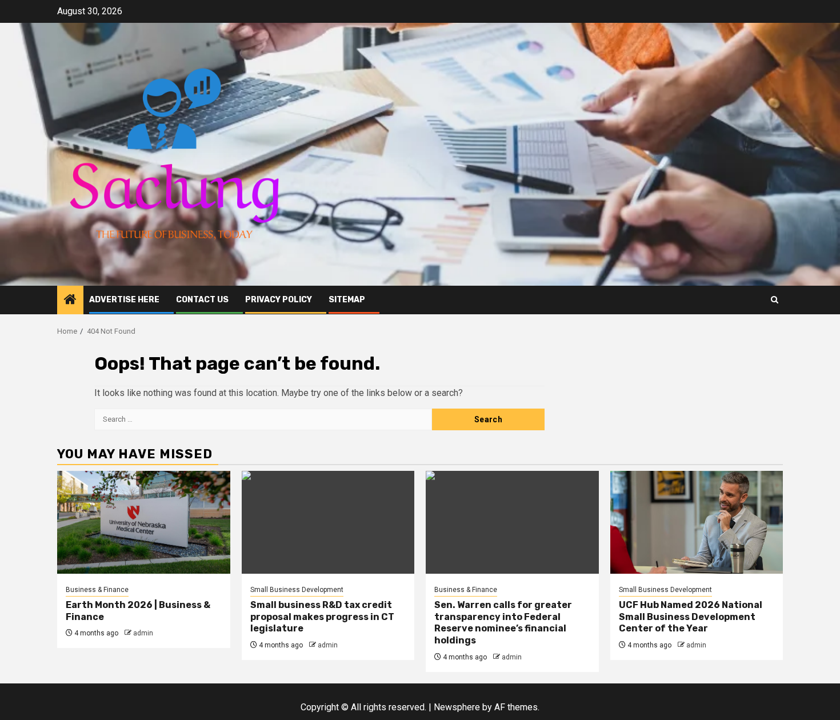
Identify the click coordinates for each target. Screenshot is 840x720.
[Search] (774, 300)
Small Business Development (296, 590)
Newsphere (457, 707)
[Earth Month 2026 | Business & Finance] (143, 522)
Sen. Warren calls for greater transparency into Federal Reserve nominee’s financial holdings (503, 622)
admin (143, 633)
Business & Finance (97, 590)
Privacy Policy (278, 300)
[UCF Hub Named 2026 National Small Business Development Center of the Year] (696, 522)
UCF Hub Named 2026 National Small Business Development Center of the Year (690, 616)
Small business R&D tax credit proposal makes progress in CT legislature (322, 616)
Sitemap (347, 300)
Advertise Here (124, 300)
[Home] (70, 301)
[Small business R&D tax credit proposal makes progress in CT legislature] (328, 522)
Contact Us (202, 300)
